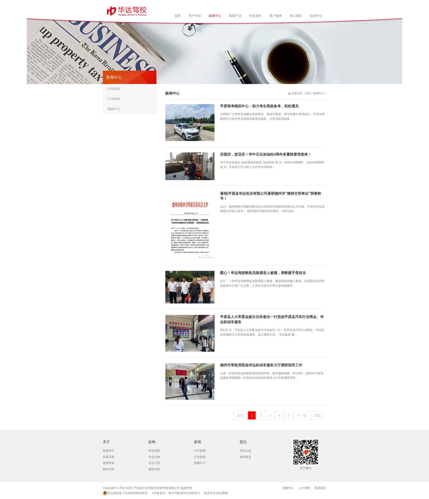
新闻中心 (318, 93)
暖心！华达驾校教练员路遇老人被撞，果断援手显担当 (263, 273)
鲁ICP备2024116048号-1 (184, 493)
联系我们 (320, 488)
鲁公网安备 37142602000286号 (127, 493)
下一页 (302, 415)
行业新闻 (113, 99)
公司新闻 (113, 89)
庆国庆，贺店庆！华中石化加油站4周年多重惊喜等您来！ (265, 154)
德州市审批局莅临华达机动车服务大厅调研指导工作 (261, 365)
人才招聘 (304, 488)
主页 (307, 93)
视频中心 (113, 109)
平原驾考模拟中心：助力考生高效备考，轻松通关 (259, 106)
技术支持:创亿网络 (216, 493)
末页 (317, 415)
